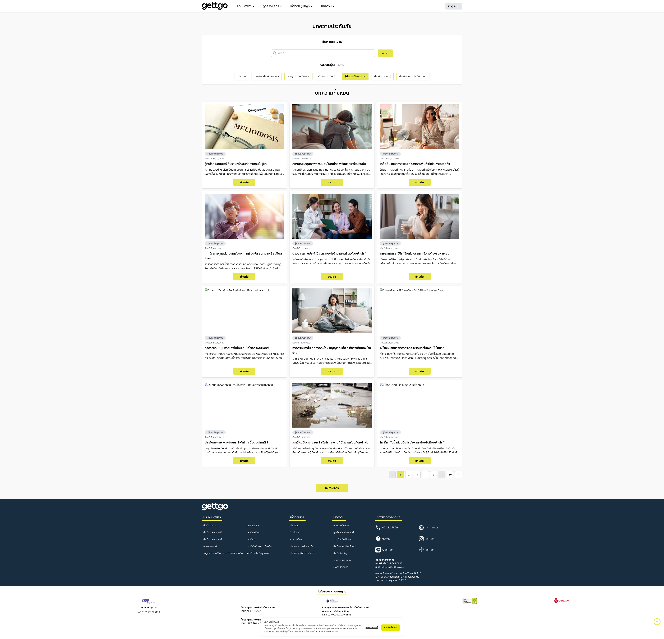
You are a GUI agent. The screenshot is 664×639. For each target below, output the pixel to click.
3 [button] (417, 475)
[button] (392, 474)
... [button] (442, 475)
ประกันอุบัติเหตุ (254, 532)
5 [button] (434, 475)
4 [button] (425, 475)
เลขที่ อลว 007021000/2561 (345, 611)
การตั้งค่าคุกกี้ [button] (372, 627)
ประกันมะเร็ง (252, 539)
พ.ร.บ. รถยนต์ (210, 546)
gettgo (386, 539)
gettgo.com (432, 527)
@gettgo (387, 550)
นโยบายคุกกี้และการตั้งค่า (302, 553)
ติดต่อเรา (294, 532)
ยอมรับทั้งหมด (390, 627)
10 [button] (450, 475)
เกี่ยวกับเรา (295, 525)
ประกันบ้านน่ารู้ (340, 553)
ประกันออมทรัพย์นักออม (344, 546)
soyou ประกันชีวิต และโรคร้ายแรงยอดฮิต (223, 553)
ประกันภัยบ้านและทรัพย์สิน (259, 546)
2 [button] (409, 475)
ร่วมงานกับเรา (296, 539)
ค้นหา (385, 53)
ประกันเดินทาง (210, 525)
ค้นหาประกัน (332, 488)
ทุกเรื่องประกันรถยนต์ (343, 532)
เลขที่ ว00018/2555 (258, 609)
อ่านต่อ (244, 182)
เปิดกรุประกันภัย (340, 567)
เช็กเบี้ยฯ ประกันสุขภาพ (258, 553)
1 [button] (400, 475)
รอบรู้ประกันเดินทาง (342, 539)
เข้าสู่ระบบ (453, 6)
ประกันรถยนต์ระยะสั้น (213, 539)
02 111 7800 (390, 527)
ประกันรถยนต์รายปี (212, 532)
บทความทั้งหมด (341, 525)
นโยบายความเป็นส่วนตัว (301, 546)
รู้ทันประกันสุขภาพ (215, 153)
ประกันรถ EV (253, 525)
